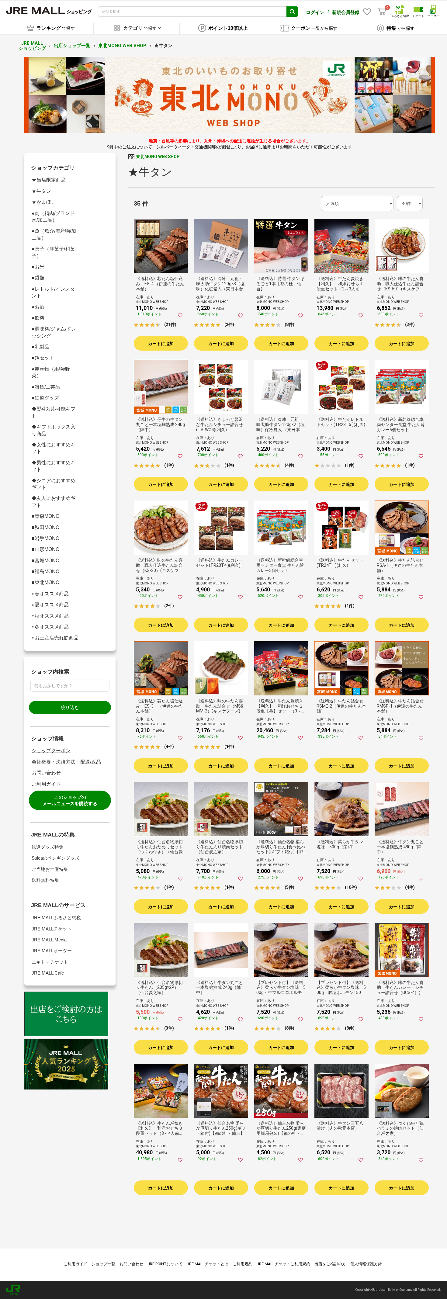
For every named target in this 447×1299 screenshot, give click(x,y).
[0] (382, 11)
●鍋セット (43, 357)
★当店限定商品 (49, 179)
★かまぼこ (44, 202)
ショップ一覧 (103, 1264)
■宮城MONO (45, 560)
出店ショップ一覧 (72, 45)
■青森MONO (45, 516)
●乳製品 (40, 346)
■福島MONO (45, 571)
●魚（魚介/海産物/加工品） (54, 234)
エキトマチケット (50, 962)
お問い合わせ (46, 772)
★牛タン (41, 191)
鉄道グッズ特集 (48, 847)
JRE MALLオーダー (52, 950)
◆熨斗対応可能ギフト (53, 412)
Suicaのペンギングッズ (55, 858)
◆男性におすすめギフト (53, 466)
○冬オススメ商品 (50, 626)
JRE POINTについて (164, 1264)
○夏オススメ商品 (50, 604)
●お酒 (38, 307)
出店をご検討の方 (330, 1264)
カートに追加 (161, 343)
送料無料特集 (45, 880)
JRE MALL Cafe (48, 972)
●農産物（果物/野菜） (51, 372)
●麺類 (38, 277)
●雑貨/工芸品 (46, 387)
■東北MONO (45, 582)
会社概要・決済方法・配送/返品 (66, 761)
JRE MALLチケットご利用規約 (283, 1264)
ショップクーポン (51, 750)
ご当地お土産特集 (50, 869)
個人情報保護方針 (366, 1264)
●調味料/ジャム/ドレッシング (54, 332)
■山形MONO (45, 549)
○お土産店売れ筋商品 (55, 637)
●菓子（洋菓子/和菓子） (53, 252)
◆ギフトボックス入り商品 (53, 430)
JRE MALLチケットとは (207, 1264)
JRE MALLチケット (52, 928)
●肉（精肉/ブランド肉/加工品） (53, 217)
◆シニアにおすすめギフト (53, 484)
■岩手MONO (45, 538)
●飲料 (38, 317)
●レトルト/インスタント (53, 292)
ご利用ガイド (46, 784)
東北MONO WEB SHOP (122, 45)
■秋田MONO (45, 527)
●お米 (38, 266)
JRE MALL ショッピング (32, 45)
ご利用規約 (242, 1264)
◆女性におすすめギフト (53, 448)
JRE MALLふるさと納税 (56, 917)
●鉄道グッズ (45, 397)
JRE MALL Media (49, 939)
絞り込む (70, 707)
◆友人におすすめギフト (53, 501)
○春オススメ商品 (50, 593)
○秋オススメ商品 (50, 615)
